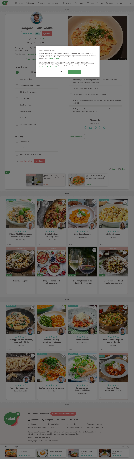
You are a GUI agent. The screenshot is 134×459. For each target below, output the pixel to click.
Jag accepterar (74, 72)
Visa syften (60, 71)
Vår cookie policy (54, 58)
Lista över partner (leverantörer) (49, 66)
